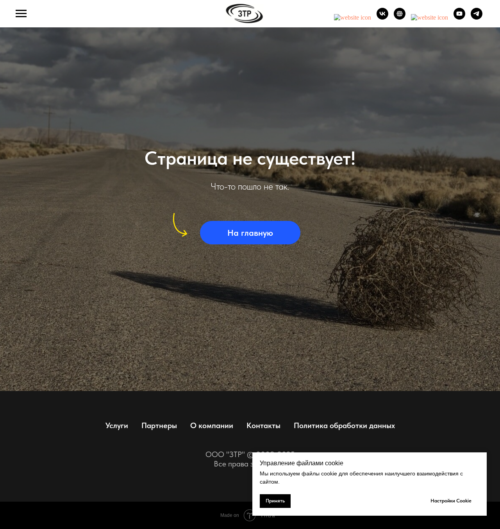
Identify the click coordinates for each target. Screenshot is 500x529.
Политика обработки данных (344, 425)
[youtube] (459, 17)
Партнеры (159, 425)
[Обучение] (429, 17)
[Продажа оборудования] (399, 17)
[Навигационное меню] (21, 14)
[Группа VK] (382, 17)
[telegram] (476, 17)
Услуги (116, 425)
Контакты (263, 425)
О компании (211, 425)
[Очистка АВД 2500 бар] (352, 17)
